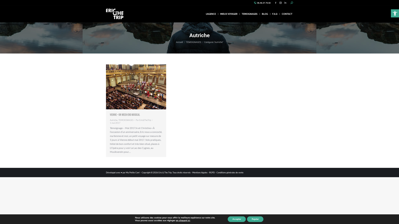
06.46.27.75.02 (264, 3)
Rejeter (255, 219)
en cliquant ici (183, 220)
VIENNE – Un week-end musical (125, 115)
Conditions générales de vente (229, 172)
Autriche (114, 120)
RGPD (212, 172)
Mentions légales (199, 172)
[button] (395, 13)
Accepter (236, 219)
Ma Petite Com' (133, 172)
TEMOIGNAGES (125, 120)
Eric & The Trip (165, 172)
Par (143, 120)
